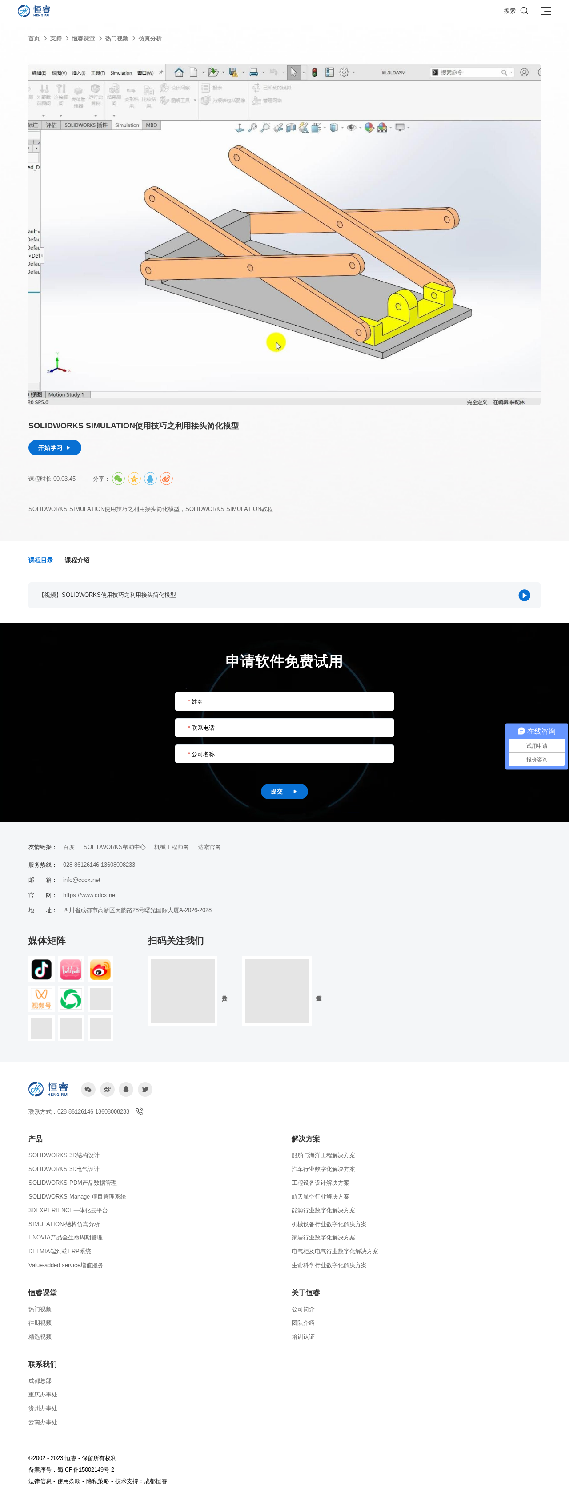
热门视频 (116, 38)
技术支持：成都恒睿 (141, 1481)
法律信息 (40, 1481)
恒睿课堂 (83, 38)
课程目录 (40, 559)
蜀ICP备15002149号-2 (85, 1469)
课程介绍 (77, 559)
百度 (69, 847)
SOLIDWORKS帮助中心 (115, 847)
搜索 (516, 11)
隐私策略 (97, 1481)
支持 (56, 38)
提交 (284, 791)
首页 (34, 38)
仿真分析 (150, 38)
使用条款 (68, 1481)
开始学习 (55, 447)
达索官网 (209, 847)
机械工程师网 (171, 847)
